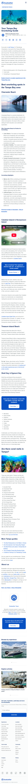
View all (2, 740)
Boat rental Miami (18, 724)
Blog (2, 767)
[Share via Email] (20, 40)
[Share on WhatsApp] (16, 40)
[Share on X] (6, 40)
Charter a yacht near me (5, 748)
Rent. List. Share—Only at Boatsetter (11, 588)
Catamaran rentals (4, 735)
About (2, 761)
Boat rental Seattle (18, 728)
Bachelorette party (4, 738)
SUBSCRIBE (14, 714)
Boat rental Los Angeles (19, 735)
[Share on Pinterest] (9, 40)
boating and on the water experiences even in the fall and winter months (13, 367)
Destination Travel (7, 7)
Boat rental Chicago (18, 726)
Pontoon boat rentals (5, 724)
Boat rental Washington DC (20, 733)
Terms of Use (18, 704)
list (15, 612)
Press (2, 765)
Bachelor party (4, 737)
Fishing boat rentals (4, 728)
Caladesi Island (18, 258)
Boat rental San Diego (19, 729)
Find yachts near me (5, 746)
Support (16, 754)
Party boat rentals (4, 731)
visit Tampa (11, 47)
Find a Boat (13, 406)
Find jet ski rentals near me (6, 750)
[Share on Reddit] (13, 40)
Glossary (17, 752)
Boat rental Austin (18, 738)
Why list (16, 746)
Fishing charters (4, 729)
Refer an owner (18, 748)
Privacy (16, 761)
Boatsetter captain (13, 613)
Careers (2, 763)
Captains (17, 750)
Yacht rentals (3, 726)
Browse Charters (13, 272)
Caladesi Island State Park (8, 316)
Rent (10, 612)
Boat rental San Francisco (19, 737)
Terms (16, 760)
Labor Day (7, 283)
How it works (3, 760)
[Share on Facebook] (2, 40)
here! (11, 560)
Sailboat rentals (4, 733)
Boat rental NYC (18, 731)
